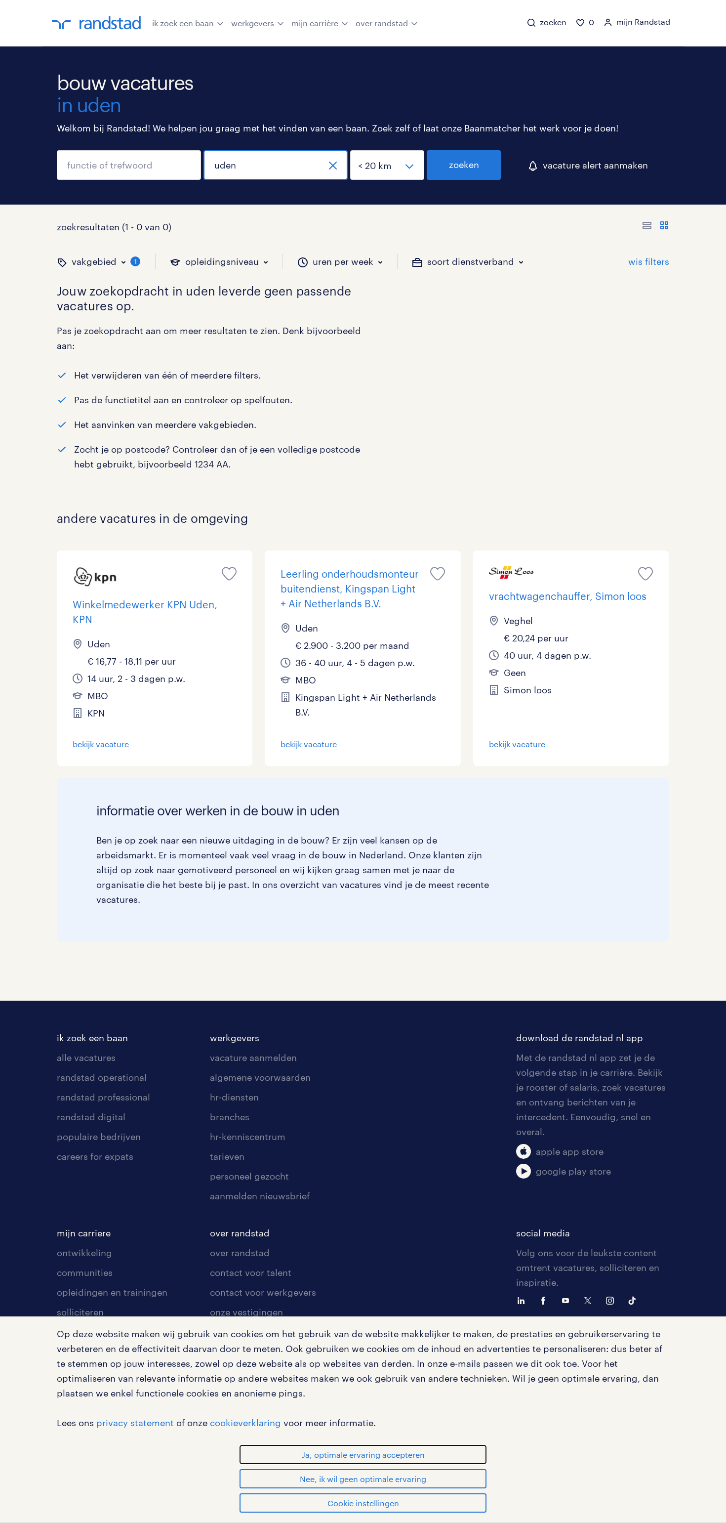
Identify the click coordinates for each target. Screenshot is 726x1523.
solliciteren (80, 1312)
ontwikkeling (84, 1252)
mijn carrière (314, 23)
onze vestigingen (246, 1312)
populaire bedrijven (99, 1136)
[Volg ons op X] (590, 1300)
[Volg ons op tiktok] (634, 1300)
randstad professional (103, 1097)
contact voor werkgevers (263, 1292)
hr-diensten (234, 1097)
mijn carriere (84, 1232)
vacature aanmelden (253, 1057)
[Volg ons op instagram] (612, 1300)
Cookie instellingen (363, 1503)
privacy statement (135, 1422)
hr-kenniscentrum (247, 1136)
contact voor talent (250, 1272)
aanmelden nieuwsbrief (260, 1195)
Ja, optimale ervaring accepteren (363, 1454)
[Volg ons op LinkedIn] (523, 1300)
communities (85, 1272)
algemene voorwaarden (260, 1077)
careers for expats (95, 1156)
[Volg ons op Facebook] (545, 1300)
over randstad (382, 23)
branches (229, 1116)
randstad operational (102, 1077)
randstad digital (91, 1116)
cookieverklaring (245, 1422)
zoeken (464, 164)
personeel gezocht (249, 1176)
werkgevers (252, 23)
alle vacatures (86, 1057)
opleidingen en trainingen (112, 1292)
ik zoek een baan (183, 23)
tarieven (227, 1156)
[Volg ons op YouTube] (568, 1300)
